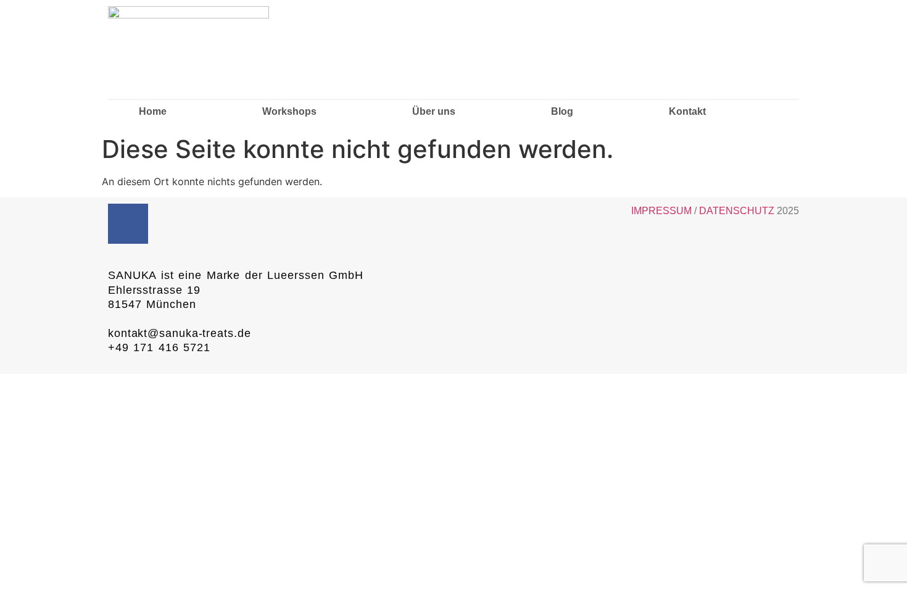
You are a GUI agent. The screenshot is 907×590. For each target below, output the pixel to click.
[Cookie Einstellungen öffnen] (27, 574)
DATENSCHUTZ (738, 211)
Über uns (433, 111)
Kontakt (687, 111)
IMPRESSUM (661, 211)
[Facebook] (128, 224)
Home (153, 111)
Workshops (289, 111)
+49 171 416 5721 (159, 347)
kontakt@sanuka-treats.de (179, 333)
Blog (562, 111)
